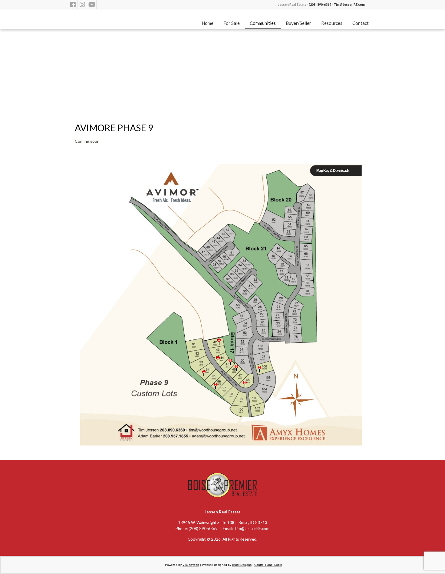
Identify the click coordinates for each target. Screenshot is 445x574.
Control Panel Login (268, 564)
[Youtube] (91, 4)
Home (207, 23)
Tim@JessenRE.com (349, 4)
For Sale (231, 23)
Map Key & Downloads (332, 171)
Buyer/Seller (298, 23)
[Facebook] (72, 4)
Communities (263, 23)
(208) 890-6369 (320, 4)
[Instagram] (82, 4)
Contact (360, 23)
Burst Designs (242, 564)
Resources (331, 23)
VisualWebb (191, 564)
